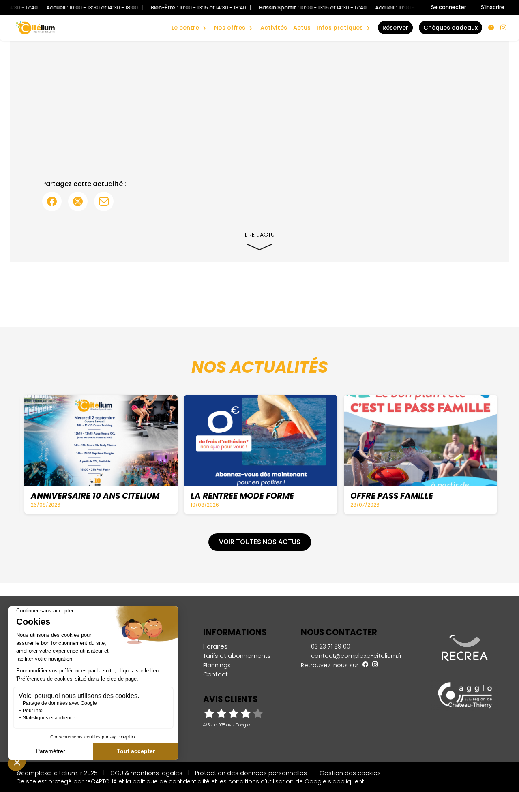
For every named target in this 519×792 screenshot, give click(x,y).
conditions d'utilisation (261, 781)
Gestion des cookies (350, 773)
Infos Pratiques (340, 27)
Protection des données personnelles (251, 773)
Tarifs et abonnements (237, 656)
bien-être (188, 19)
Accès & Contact (335, 16)
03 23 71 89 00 (329, 646)
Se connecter (448, 7)
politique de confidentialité (171, 781)
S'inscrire (492, 7)
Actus (302, 27)
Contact (215, 674)
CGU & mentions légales (146, 773)
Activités (273, 27)
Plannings (217, 665)
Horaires (215, 646)
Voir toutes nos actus (259, 541)
